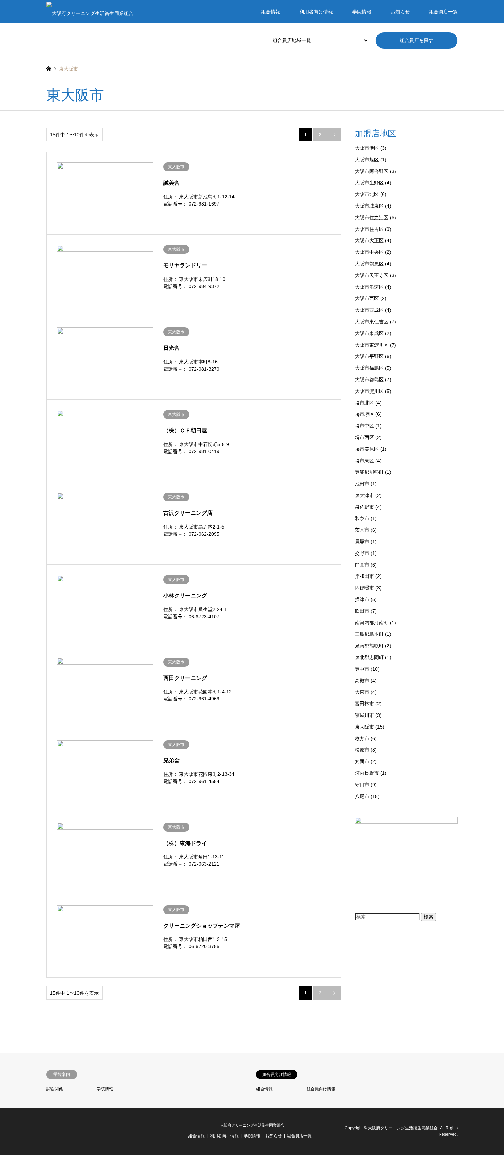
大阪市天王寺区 (371, 275)
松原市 (362, 750)
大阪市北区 (367, 194)
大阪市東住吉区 (371, 321)
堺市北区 (364, 403)
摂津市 (362, 599)
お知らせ (400, 11)
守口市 (362, 784)
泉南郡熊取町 (369, 645)
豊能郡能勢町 (369, 472)
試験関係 (54, 1088)
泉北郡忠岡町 (369, 657)
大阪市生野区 (369, 182)
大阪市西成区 (369, 310)
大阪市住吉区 (369, 229)
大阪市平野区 (369, 356)
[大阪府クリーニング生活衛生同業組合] (89, 11)
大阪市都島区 (369, 379)
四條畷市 (364, 588)
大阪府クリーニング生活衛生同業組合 (252, 1125)
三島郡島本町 (369, 634)
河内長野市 (367, 773)
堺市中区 (364, 426)
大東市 (362, 692)
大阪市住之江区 (371, 217)
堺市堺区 (364, 414)
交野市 (362, 553)
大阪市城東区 (369, 206)
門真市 (362, 565)
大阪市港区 (367, 148)
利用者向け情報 (316, 11)
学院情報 (361, 11)
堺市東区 (364, 460)
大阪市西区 (367, 298)
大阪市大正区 (369, 240)
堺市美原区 (367, 449)
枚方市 (362, 738)
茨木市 (362, 530)
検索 (428, 916)
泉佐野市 (364, 507)
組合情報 (270, 11)
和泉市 (362, 518)
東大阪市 (364, 727)
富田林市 (364, 703)
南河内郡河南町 (371, 622)
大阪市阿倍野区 (371, 171)
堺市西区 (364, 437)
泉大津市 (364, 495)
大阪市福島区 (369, 368)
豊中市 (362, 669)
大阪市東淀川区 (371, 345)
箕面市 (362, 761)
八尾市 (362, 796)
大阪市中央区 (369, 252)
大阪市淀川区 (369, 391)
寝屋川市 (364, 715)
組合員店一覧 (443, 11)
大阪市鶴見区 (369, 263)
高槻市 (362, 680)
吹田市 (362, 611)
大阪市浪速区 (369, 287)
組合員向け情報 (321, 1088)
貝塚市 (362, 541)
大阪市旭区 (367, 159)
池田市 (362, 483)
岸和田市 (364, 576)
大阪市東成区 (369, 333)
